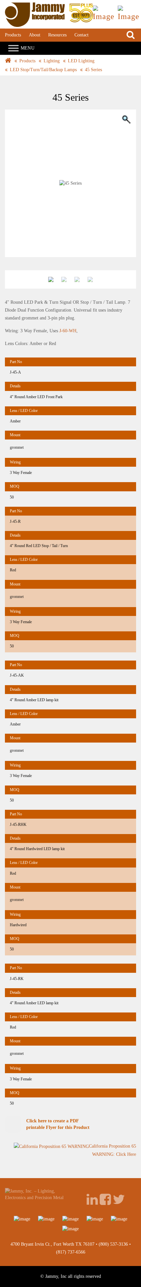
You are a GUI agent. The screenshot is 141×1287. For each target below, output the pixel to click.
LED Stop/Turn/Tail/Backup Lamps (43, 69)
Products (13, 34)
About (34, 34)
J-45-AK (17, 675)
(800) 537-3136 (113, 1244)
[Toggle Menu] (13, 48)
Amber (15, 421)
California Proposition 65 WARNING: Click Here (112, 1150)
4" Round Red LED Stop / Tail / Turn (39, 545)
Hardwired (18, 925)
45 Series (93, 69)
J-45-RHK (18, 824)
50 (12, 497)
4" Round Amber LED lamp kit (34, 700)
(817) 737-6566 (70, 1252)
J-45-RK (17, 978)
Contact (81, 34)
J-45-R (15, 521)
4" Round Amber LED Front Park (36, 397)
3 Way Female (21, 472)
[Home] (49, 5)
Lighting (52, 60)
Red (13, 570)
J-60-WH (67, 330)
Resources (57, 34)
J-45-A (15, 372)
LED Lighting (81, 60)
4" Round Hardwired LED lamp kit (37, 849)
